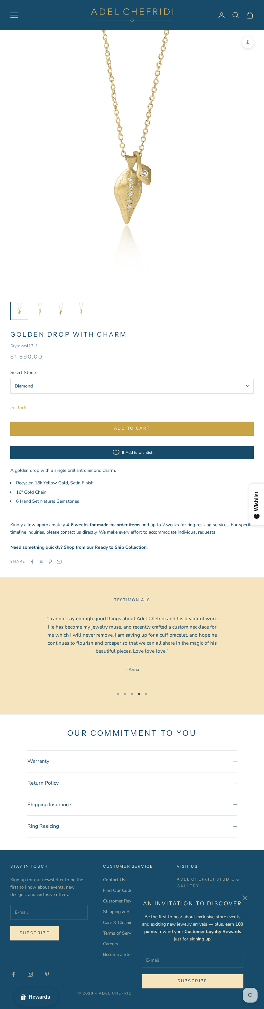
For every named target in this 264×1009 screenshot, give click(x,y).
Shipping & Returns (122, 912)
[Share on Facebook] (32, 561)
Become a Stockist (121, 954)
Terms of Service (119, 933)
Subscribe (192, 981)
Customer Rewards (122, 901)
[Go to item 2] (40, 311)
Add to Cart (132, 428)
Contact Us (114, 880)
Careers (110, 944)
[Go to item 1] (19, 311)
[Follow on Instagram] (30, 974)
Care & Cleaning (119, 923)
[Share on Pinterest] (50, 561)
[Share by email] (59, 561)
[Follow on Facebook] (13, 974)
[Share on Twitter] (41, 561)
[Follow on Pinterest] (47, 974)
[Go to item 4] (81, 311)
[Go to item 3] (61, 311)
